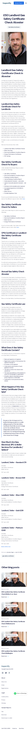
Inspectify (7, 3)
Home (11, 9)
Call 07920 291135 (5, 728)
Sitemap (3, 703)
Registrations (4, 688)
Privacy (3, 700)
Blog (15, 9)
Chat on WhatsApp (22, 693)
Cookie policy (5, 696)
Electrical (3, 714)
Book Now (21, 728)
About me (4, 682)
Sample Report (19, 3)
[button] (25, 3)
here (23, 199)
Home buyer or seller (6, 718)
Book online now (5, 546)
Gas (2, 711)
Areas (2, 685)
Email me (14, 728)
